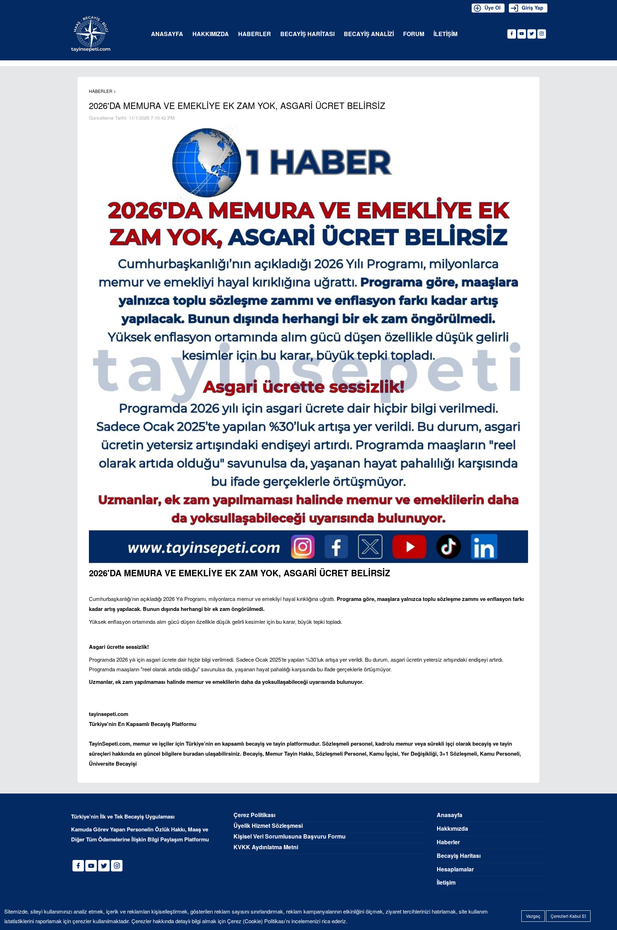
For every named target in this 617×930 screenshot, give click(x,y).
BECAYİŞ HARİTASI (307, 34)
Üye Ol (493, 7)
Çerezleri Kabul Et (568, 916)
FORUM (413, 34)
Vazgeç (533, 916)
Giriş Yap (532, 7)
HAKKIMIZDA (210, 34)
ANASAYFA (167, 34)
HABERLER (254, 34)
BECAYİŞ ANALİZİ (369, 34)
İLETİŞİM (445, 34)
